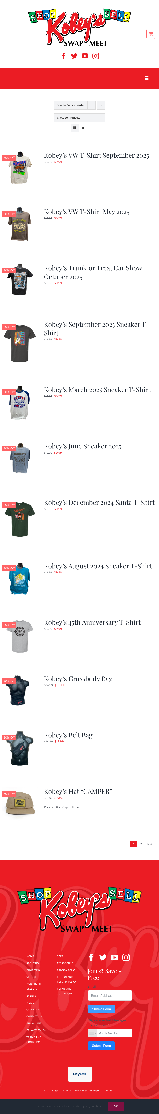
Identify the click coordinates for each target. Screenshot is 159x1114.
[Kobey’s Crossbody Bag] (20, 676)
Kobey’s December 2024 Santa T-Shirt (99, 502)
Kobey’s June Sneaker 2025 (83, 445)
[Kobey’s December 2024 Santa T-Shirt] (20, 500)
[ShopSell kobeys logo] (79, 10)
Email (92, 986)
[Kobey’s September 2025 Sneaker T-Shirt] (20, 322)
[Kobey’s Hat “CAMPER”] (20, 789)
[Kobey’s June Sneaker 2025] (20, 444)
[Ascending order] (101, 105)
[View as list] (83, 128)
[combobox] (92, 1033)
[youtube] (85, 56)
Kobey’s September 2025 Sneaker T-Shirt (96, 328)
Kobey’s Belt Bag (68, 734)
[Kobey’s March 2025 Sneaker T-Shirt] (20, 387)
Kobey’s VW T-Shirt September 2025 (96, 154)
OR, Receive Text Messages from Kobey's (107, 1022)
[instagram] (95, 56)
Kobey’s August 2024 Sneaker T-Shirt (98, 565)
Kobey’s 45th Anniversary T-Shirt (92, 622)
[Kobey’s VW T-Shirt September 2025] (20, 153)
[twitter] (74, 56)
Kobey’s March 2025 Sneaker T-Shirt (97, 389)
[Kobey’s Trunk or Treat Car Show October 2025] (20, 266)
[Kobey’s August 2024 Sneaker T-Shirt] (20, 564)
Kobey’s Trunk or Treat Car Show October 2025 (93, 272)
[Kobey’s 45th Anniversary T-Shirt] (20, 620)
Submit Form (101, 1009)
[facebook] (63, 56)
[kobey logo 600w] (79, 880)
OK (116, 1106)
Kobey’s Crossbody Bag (78, 678)
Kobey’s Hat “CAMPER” (78, 791)
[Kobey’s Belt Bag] (20, 733)
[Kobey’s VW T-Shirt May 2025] (20, 209)
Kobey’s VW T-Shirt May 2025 (86, 211)
